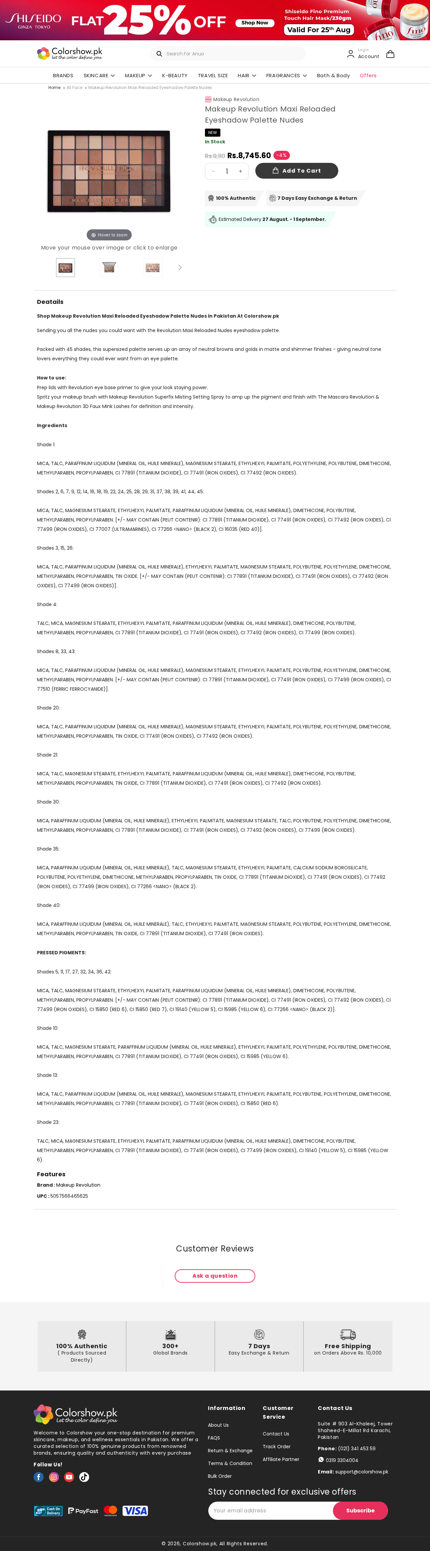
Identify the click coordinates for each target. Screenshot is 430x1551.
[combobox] (227, 53)
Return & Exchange (230, 1450)
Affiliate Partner (281, 1459)
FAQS (214, 1437)
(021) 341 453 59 (357, 1448)
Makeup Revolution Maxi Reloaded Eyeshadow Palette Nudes (150, 87)
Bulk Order (220, 1476)
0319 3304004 (342, 1460)
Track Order (277, 1446)
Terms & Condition (230, 1463)
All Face (74, 87)
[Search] (159, 53)
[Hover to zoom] (109, 167)
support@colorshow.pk (361, 1471)
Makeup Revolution (236, 99)
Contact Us (276, 1434)
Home (54, 87)
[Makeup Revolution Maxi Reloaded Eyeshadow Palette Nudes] (65, 267)
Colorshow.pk (199, 1543)
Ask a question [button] (215, 1276)
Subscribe (360, 1510)
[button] (390, 53)
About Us (218, 1425)
